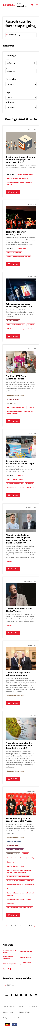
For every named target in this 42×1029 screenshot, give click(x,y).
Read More (14, 192)
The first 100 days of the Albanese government (18, 673)
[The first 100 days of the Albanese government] (21, 658)
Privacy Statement (9, 1006)
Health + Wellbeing (14, 841)
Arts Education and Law (15, 325)
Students (30, 488)
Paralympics (11, 488)
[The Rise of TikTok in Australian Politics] (21, 362)
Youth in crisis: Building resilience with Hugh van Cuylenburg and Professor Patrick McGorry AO (19, 539)
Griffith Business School (16, 866)
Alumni (20, 475)
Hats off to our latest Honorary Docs (16, 233)
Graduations (22, 248)
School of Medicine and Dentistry (19, 899)
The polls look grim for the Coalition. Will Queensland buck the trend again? (19, 745)
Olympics (29, 484)
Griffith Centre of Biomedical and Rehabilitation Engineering (19, 871)
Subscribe (6, 969)
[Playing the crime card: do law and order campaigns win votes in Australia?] (21, 143)
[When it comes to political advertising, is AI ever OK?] (21, 289)
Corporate (10, 174)
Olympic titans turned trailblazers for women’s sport (20, 462)
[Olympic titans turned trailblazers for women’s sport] (21, 447)
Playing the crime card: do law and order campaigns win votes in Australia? (20, 159)
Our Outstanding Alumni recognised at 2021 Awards (19, 819)
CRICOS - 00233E (9, 1012)
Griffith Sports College (15, 479)
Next (30, 926)
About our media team (26, 964)
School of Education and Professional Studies (20, 894)
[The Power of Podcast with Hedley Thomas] (21, 594)
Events (9, 561)
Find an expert (25, 957)
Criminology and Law (25, 174)
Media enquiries (26, 951)
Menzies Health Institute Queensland (20, 880)
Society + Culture (13, 403)
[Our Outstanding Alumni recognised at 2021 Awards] (21, 804)
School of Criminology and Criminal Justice (19, 183)
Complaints (33, 1006)
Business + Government (15, 395)
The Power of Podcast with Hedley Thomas (19, 609)
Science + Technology (15, 849)
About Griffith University (8, 958)
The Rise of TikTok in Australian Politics (16, 377)
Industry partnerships (15, 484)
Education (10, 862)
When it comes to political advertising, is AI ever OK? (19, 305)
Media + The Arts (13, 320)
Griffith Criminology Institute (17, 178)
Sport (22, 488)
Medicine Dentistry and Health (18, 876)
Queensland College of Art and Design (20, 885)
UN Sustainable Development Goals (19, 329)
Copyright (22, 1006)
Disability (31, 858)
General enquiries (9, 964)
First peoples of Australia (11, 1018)
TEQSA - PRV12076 (25, 1012)
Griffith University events (9, 951)
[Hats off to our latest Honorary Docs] (21, 217)
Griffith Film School (14, 252)
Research (31, 325)
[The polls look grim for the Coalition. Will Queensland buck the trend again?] (21, 729)
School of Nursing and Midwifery (18, 257)
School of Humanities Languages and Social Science (20, 413)
